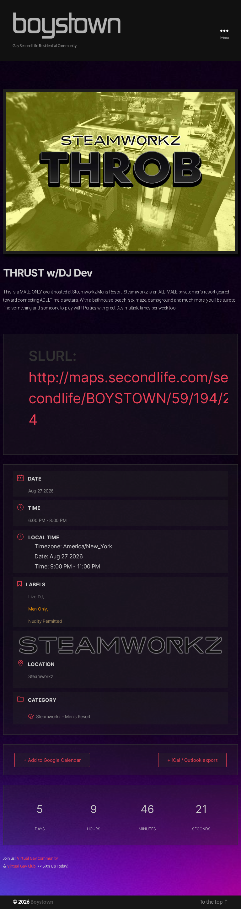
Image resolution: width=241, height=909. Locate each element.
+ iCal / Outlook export (192, 760)
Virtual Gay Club (21, 866)
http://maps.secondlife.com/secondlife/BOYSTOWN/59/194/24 (130, 398)
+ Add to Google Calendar (52, 760)
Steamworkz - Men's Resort (63, 716)
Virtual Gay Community (37, 858)
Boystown (41, 902)
